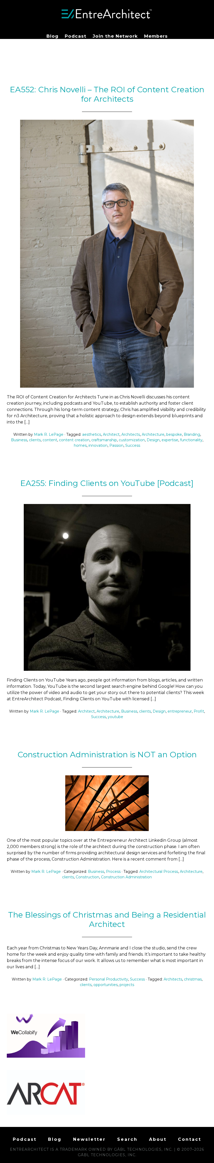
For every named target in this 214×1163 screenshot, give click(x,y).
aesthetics (91, 434)
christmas (193, 979)
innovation (98, 445)
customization (132, 440)
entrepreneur (180, 711)
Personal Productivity (108, 979)
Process (113, 871)
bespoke (174, 434)
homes (80, 445)
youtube (115, 716)
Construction (87, 877)
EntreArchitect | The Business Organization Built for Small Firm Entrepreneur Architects (107, 14)
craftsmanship (104, 440)
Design (153, 440)
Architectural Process (158, 871)
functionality (191, 440)
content (50, 440)
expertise (170, 440)
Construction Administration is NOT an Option (107, 754)
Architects (130, 434)
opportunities (105, 984)
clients (35, 440)
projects (127, 984)
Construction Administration (126, 877)
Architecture (153, 434)
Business (19, 440)
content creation (74, 440)
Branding (192, 434)
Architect (111, 434)
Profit (199, 711)
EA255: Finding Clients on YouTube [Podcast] (107, 483)
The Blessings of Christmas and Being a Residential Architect (107, 919)
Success (132, 445)
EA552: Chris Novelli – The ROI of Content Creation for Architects (107, 94)
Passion (116, 445)
